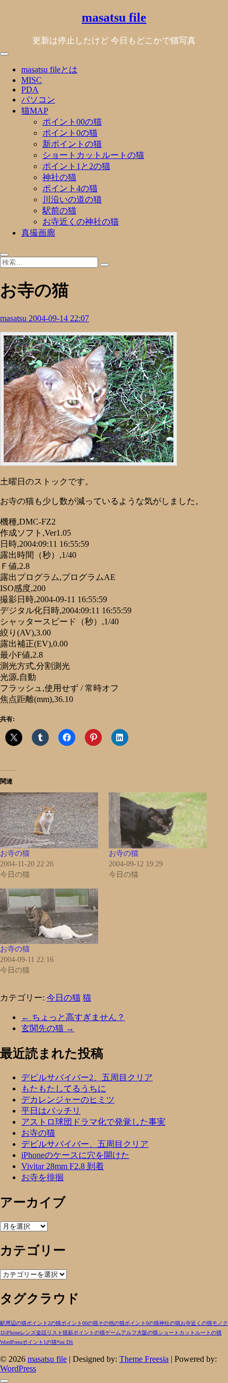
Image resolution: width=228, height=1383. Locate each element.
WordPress (11, 1342)
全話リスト (49, 1332)
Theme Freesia (144, 1358)
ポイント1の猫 (39, 1342)
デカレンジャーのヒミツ (68, 1099)
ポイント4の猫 (70, 188)
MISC (31, 80)
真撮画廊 (38, 232)
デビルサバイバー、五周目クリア (84, 1143)
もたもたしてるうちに (63, 1088)
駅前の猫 (59, 210)
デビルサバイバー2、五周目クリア (87, 1077)
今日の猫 (64, 997)
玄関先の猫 (47, 1028)
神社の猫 (59, 177)
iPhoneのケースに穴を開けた (75, 1155)
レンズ (28, 1332)
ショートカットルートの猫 (93, 155)
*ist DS (65, 1342)
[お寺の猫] (49, 820)
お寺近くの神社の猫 (80, 221)
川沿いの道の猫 (72, 199)
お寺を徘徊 (42, 1177)
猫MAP (34, 110)
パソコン (38, 99)
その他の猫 (111, 1323)
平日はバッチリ (51, 1110)
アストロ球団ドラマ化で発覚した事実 (93, 1121)
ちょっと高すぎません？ (73, 1017)
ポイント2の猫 (44, 1323)
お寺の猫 (15, 853)
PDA (30, 89)
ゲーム (113, 1332)
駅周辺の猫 (13, 1323)
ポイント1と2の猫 (76, 166)
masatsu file (114, 17)
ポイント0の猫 (70, 132)
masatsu (14, 318)
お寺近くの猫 (196, 1323)
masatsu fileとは (49, 69)
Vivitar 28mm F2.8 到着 (62, 1166)
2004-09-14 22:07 (59, 318)
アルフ (129, 1332)
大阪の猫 (147, 1332)
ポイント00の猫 (72, 121)
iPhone (12, 1332)
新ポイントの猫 (72, 143)
